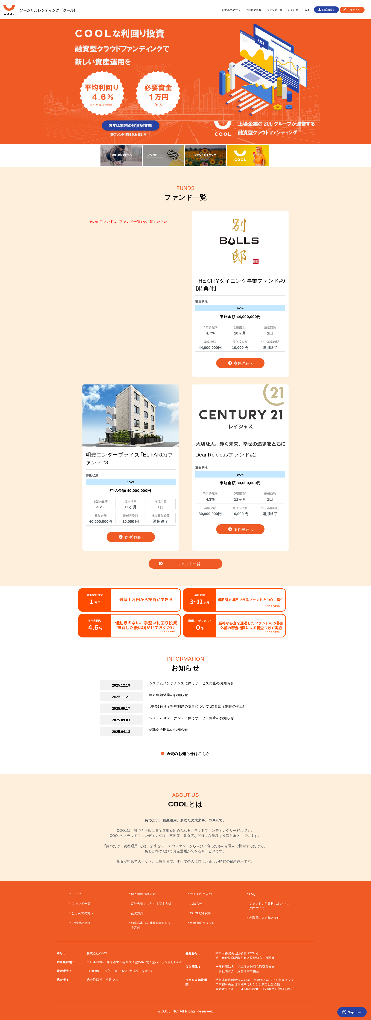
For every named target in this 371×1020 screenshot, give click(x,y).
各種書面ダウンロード (205, 923)
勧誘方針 (137, 913)
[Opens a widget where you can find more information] (352, 1012)
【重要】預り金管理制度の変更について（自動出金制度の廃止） (197, 706)
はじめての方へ (231, 10)
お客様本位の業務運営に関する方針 (151, 925)
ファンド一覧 (274, 10)
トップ (76, 894)
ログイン (355, 10)
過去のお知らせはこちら (188, 753)
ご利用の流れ (253, 10)
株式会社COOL (97, 953)
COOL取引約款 (200, 913)
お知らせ (293, 10)
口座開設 (328, 10)
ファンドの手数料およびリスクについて (269, 905)
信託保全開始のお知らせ (168, 729)
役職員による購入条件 (264, 917)
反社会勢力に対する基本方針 (151, 903)
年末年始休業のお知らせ (168, 694)
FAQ (306, 10)
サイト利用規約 (201, 894)
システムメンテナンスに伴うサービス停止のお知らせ (191, 683)
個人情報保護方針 (143, 894)
